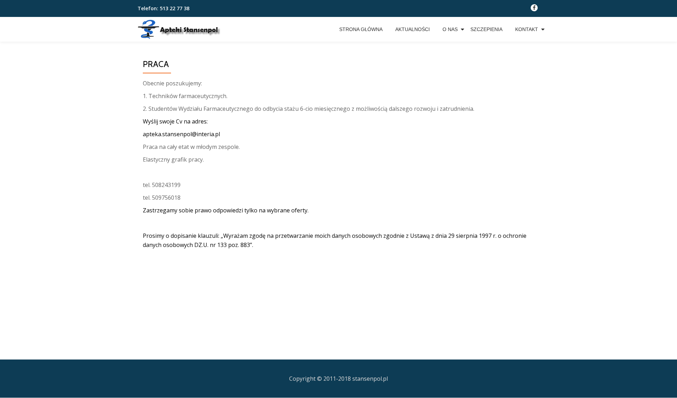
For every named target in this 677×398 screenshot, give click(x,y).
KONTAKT (526, 29)
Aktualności (412, 29)
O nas (450, 29)
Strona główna (361, 29)
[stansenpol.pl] (184, 29)
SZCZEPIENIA (486, 29)
